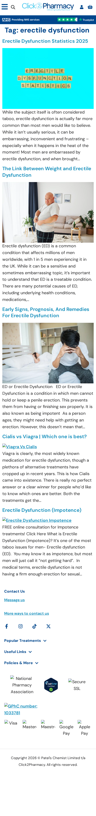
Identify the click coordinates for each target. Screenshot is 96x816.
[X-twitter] (48, 626)
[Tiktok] (34, 626)
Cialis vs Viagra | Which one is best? (44, 436)
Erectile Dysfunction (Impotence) (41, 510)
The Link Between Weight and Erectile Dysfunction (46, 171)
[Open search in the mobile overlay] (13, 7)
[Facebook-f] (6, 626)
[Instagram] (20, 626)
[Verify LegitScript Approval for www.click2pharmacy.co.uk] (51, 685)
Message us (14, 599)
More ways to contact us (26, 613)
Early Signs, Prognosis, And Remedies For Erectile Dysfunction (45, 312)
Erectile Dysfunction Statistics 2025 (45, 41)
